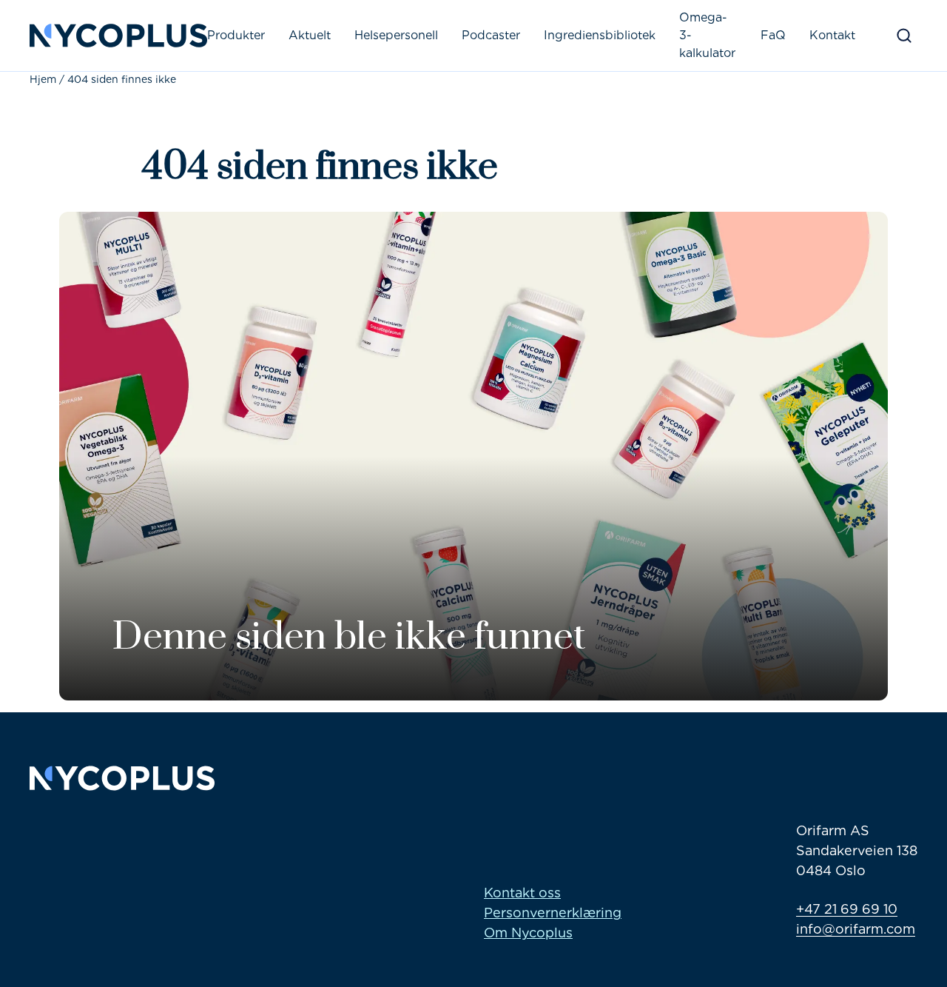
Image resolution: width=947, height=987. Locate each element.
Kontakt (832, 35)
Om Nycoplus (528, 932)
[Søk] (904, 35)
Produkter (236, 35)
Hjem (43, 79)
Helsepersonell (396, 35)
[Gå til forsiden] (118, 35)
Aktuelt (310, 35)
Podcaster (491, 35)
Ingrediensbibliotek (600, 35)
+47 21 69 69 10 (846, 909)
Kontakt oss (522, 892)
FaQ (773, 35)
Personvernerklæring (552, 912)
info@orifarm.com (855, 929)
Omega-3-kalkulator (707, 35)
